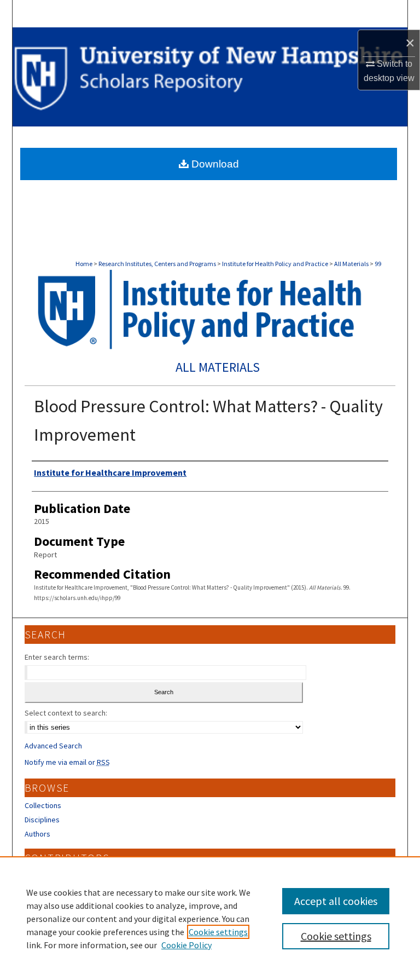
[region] (210, 918)
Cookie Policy (186, 944)
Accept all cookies (335, 901)
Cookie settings (218, 931)
